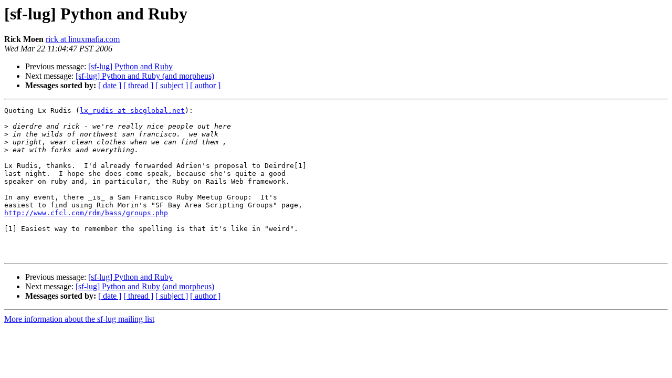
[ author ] (205, 85)
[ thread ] (138, 85)
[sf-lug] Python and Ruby (130, 66)
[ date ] (109, 85)
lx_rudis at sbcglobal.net (132, 110)
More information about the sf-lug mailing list (79, 318)
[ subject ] (171, 85)
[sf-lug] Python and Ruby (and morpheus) (145, 75)
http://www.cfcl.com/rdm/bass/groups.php (86, 213)
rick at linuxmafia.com (83, 39)
